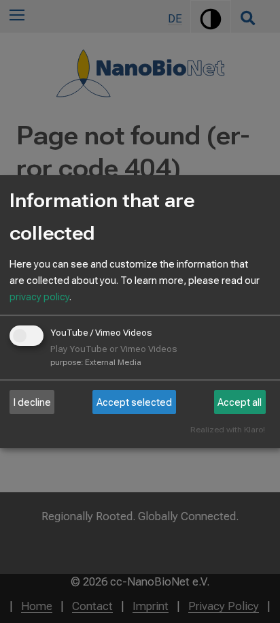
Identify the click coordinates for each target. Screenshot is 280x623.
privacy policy (39, 296)
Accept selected (134, 402)
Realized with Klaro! (227, 430)
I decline (32, 402)
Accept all (239, 402)
